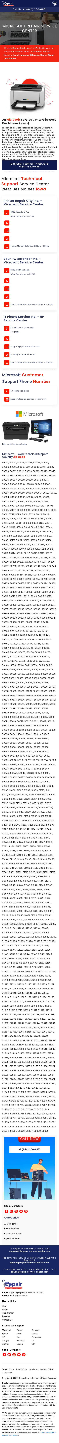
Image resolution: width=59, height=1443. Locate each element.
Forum (5, 1309)
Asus (19, 1333)
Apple (5, 1333)
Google (5, 1340)
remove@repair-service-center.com (29, 1262)
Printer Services (43, 48)
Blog (4, 1306)
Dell (18, 1337)
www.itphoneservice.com (23, 354)
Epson (20, 1344)
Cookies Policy (46, 1369)
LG (33, 1340)
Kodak (35, 1333)
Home (7, 48)
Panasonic (36, 1337)
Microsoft (6, 1330)
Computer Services (22, 48)
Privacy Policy (8, 1369)
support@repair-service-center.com (28, 399)
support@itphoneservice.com (25, 346)
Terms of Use (21, 1369)
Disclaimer (34, 1369)
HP (3, 1337)
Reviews (6, 1316)
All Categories (10, 1224)
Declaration (7, 1373)
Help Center (8, 1313)
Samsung (36, 1330)
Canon (20, 1330)
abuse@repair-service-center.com (29, 1271)
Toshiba (20, 1340)
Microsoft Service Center (16, 51)
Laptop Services (12, 1238)
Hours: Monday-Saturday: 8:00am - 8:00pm (32, 304)
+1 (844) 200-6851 (34, 9)
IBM (33, 1344)
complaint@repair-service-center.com (29, 1251)
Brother (5, 1344)
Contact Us (7, 1320)
